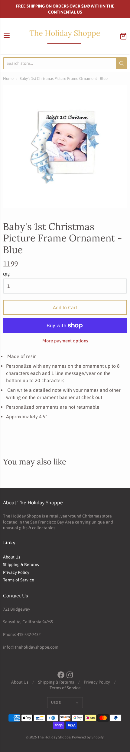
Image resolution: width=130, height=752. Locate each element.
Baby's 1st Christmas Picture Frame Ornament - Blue (63, 78)
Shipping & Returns (21, 564)
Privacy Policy (16, 572)
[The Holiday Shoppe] (64, 36)
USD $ (56, 702)
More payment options (65, 340)
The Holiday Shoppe (53, 737)
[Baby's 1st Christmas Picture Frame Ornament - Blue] (65, 146)
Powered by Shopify (88, 737)
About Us (11, 557)
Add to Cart (65, 307)
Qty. (6, 274)
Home (8, 78)
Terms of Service (18, 579)
